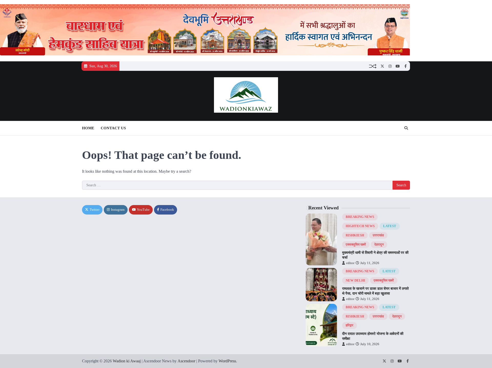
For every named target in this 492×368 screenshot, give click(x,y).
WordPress (227, 361)
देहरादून (379, 244)
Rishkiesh (355, 235)
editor (350, 263)
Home (88, 128)
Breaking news (360, 217)
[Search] (406, 128)
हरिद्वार (349, 325)
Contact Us (113, 128)
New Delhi (355, 280)
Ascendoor (186, 361)
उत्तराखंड (378, 235)
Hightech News (360, 226)
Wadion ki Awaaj (127, 361)
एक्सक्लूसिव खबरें (356, 244)
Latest (389, 226)
